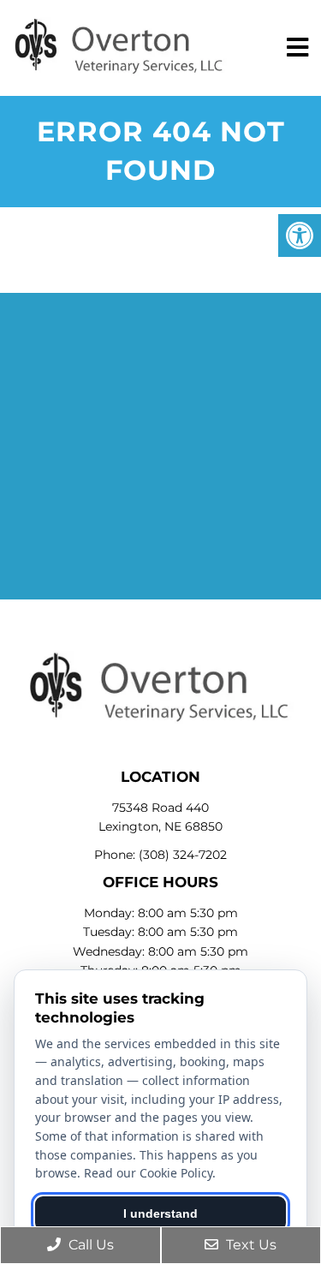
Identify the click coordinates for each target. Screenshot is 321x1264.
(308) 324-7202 (183, 854)
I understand (160, 1213)
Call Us (89, 1245)
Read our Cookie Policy (148, 1173)
